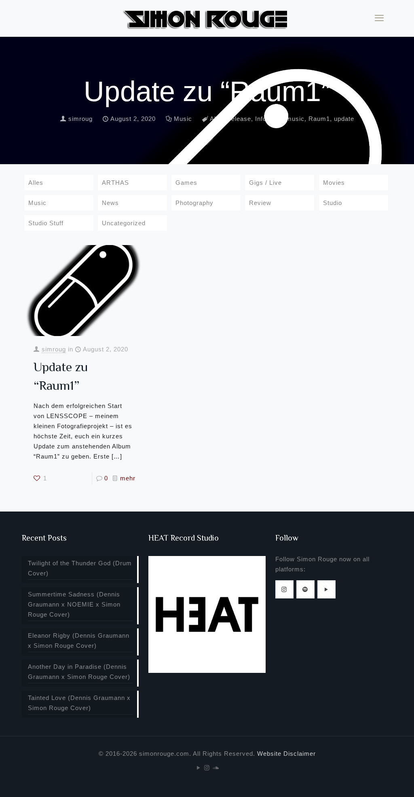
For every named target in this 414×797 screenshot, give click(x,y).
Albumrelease (230, 118)
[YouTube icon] (199, 767)
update (344, 118)
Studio (332, 202)
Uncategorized (124, 223)
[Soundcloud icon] (216, 767)
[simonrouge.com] (207, 18)
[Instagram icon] (207, 767)
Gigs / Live (265, 182)
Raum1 (319, 118)
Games (186, 182)
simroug (80, 118)
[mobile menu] (379, 18)
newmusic (289, 118)
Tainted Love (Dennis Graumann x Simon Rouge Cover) (79, 702)
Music (183, 118)
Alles (35, 182)
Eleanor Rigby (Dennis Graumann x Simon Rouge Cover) (78, 640)
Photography (194, 202)
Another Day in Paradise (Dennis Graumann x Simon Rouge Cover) (79, 671)
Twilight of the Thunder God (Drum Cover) (80, 568)
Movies (334, 182)
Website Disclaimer (286, 753)
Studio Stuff (45, 223)
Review (260, 202)
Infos (262, 118)
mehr (127, 478)
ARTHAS (115, 182)
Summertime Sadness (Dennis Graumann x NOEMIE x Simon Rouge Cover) (74, 604)
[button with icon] (284, 589)
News (110, 202)
